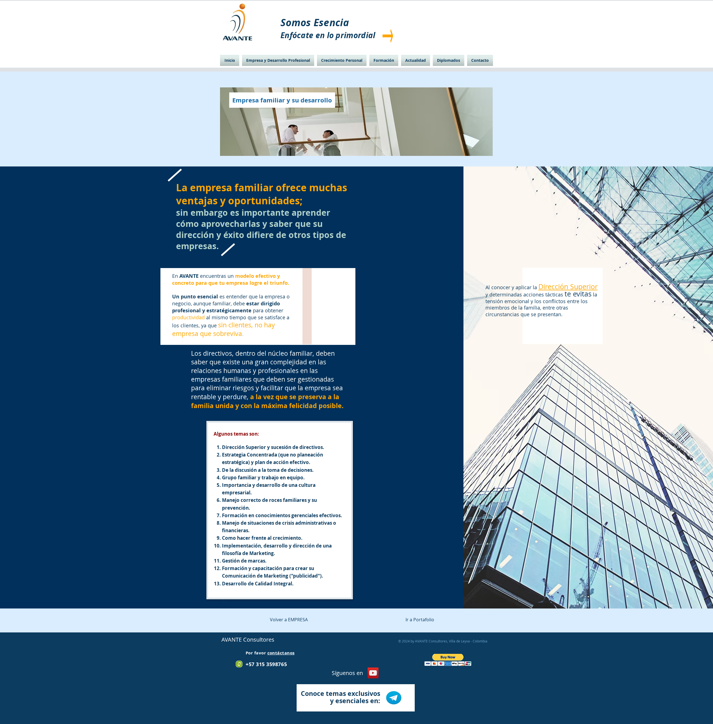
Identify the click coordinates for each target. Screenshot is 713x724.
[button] (448, 659)
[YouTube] (373, 672)
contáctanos (281, 653)
